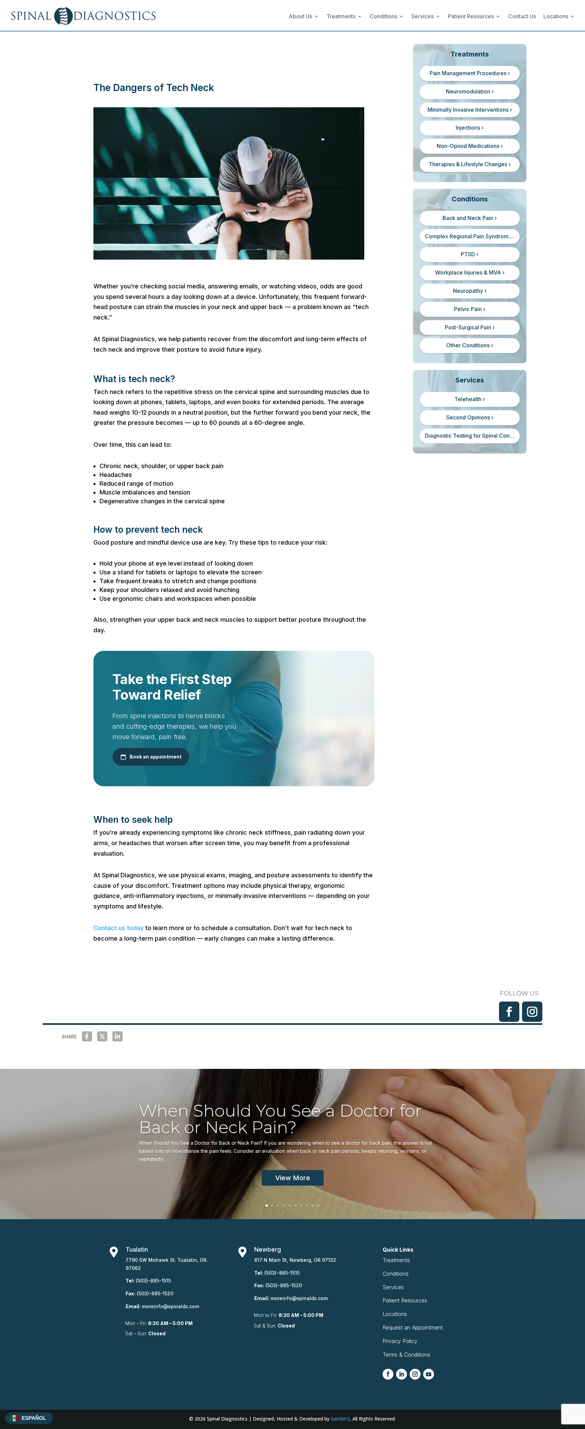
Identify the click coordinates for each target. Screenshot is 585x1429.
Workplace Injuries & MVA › (469, 272)
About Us (300, 16)
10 (318, 1205)
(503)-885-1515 (153, 1280)
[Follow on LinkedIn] (401, 1374)
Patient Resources (471, 16)
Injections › (469, 127)
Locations (555, 16)
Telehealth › (469, 399)
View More (292, 1178)
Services (422, 16)
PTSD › (469, 254)
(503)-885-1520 (155, 1293)
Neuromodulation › (470, 91)
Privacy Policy (400, 1341)
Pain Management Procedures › (470, 73)
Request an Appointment (413, 1327)
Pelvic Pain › (469, 309)
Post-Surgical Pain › (470, 327)
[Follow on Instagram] (532, 1012)
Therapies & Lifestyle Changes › (470, 164)
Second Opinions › (469, 417)
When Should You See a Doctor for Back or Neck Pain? (280, 1119)
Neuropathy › (469, 290)
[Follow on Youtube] (428, 1374)
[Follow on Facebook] (509, 1012)
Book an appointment (155, 757)
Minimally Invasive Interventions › (470, 109)
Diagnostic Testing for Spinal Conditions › (472, 435)
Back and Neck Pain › (469, 218)
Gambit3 (340, 1418)
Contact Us (522, 16)
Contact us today (118, 927)
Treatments (340, 16)
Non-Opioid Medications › (470, 145)
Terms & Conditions (406, 1354)
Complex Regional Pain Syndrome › (470, 236)
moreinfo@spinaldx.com (170, 1306)
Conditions (383, 16)
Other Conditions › (469, 345)
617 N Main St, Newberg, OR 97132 (295, 1260)
